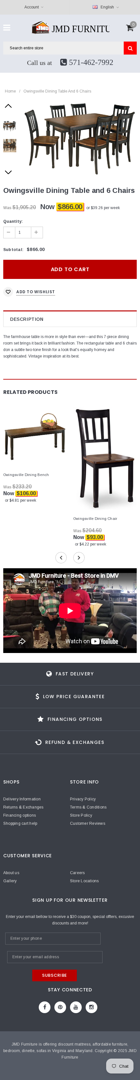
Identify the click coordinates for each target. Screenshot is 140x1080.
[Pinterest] (60, 1007)
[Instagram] (91, 1007)
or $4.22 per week (90, 544)
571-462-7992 (90, 62)
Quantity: (13, 221)
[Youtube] (76, 1007)
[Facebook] (44, 1007)
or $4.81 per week (20, 500)
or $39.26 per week (103, 208)
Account (31, 7)
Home (10, 91)
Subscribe (54, 975)
